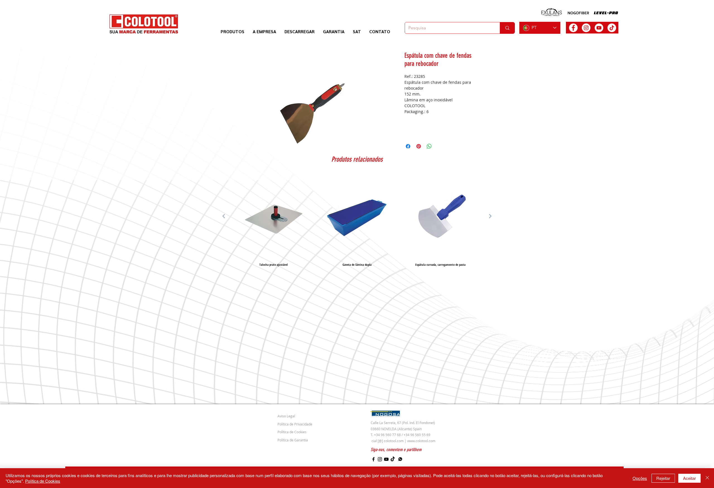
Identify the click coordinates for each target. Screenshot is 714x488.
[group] (357, 220)
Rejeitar (663, 478)
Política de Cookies (42, 481)
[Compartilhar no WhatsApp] (429, 146)
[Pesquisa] (507, 28)
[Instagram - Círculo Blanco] (586, 27)
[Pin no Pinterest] (418, 146)
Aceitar (689, 478)
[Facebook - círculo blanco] (573, 27)
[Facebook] (373, 459)
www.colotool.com (421, 441)
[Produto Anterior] (223, 216)
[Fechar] (707, 478)
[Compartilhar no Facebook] (408, 146)
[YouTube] (386, 459)
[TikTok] (611, 27)
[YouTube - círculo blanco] (599, 27)
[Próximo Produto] (490, 216)
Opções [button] (640, 478)
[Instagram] (380, 459)
